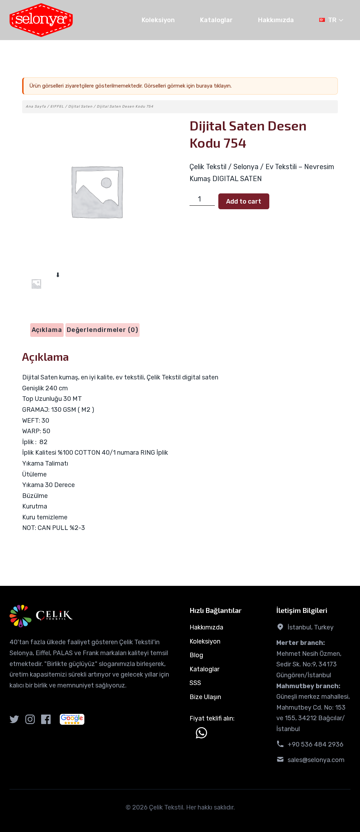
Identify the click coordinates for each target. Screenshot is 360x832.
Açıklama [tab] (47, 330)
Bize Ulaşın (205, 697)
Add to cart (243, 201)
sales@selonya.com (316, 760)
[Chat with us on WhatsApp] (201, 732)
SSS (195, 683)
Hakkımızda (276, 20)
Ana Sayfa (36, 106)
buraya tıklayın (213, 86)
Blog (196, 655)
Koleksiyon (158, 20)
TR (332, 20)
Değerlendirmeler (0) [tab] (102, 330)
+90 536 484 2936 (315, 744)
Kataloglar (216, 20)
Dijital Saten (80, 106)
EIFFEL (57, 106)
